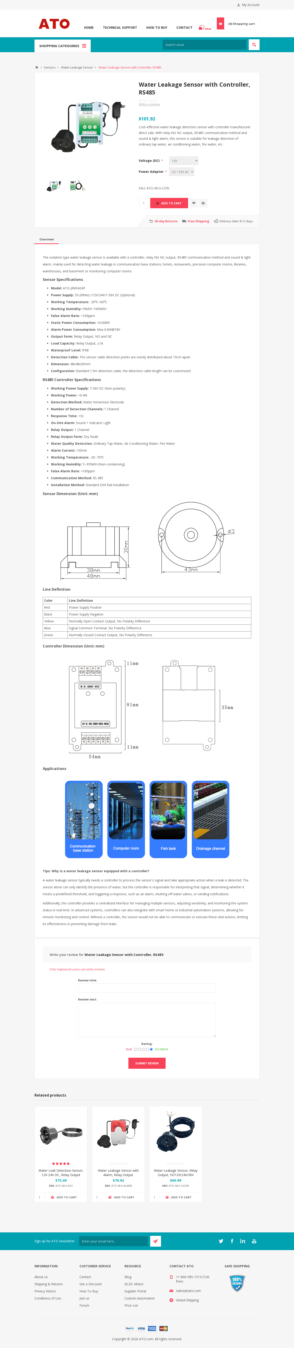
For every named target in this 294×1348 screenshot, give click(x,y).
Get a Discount (90, 1284)
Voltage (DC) (150, 160)
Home (89, 27)
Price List (131, 1305)
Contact (184, 27)
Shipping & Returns (48, 1284)
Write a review (149, 104)
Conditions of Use (47, 1298)
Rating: (147, 1044)
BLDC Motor (134, 1284)
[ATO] (36, 67)
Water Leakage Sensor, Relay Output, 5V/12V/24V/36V (176, 1172)
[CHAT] (205, 27)
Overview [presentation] (47, 239)
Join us (84, 1298)
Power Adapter (151, 171)
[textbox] (204, 45)
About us (41, 1277)
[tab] (46, 239)
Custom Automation (139, 1298)
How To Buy (156, 27)
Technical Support (120, 27)
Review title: (87, 980)
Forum (84, 1305)
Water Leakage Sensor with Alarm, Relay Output (118, 1172)
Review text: (87, 999)
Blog (127, 1277)
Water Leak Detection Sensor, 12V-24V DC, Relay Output (61, 1172)
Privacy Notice (45, 1291)
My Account (251, 5)
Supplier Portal (135, 1291)
